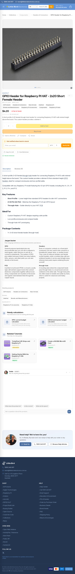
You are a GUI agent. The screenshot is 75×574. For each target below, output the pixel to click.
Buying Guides (7, 508)
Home (4, 15)
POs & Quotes (44, 499)
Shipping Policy (45, 515)
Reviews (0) (19, 169)
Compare (23, 135)
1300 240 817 (41, 444)
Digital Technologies (10, 490)
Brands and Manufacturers (11, 107)
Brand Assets (44, 508)
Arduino (5, 496)
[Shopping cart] (70, 6)
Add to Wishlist (10, 135)
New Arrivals (32, 105)
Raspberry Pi (50, 105)
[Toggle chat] (69, 372)
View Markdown (24, 152)
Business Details (45, 505)
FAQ (41, 511)
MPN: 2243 (15, 102)
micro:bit (6, 499)
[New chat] (66, 372)
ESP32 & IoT (7, 502)
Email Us (26, 444)
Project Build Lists (8, 505)
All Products (6, 105)
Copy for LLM (10, 152)
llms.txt (5, 542)
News (5, 521)
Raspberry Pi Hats (55, 107)
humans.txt (6, 545)
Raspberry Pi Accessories (29, 107)
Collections (12, 15)
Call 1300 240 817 (45, 490)
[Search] (51, 6)
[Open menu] (3, 7)
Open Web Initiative (9, 529)
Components (24, 15)
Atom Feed (6, 535)
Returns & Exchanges (47, 518)
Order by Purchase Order (48, 502)
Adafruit (41, 105)
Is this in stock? (28, 406)
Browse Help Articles (60, 444)
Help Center (44, 487)
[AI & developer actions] (70, 95)
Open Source (7, 511)
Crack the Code (8, 515)
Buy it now (37, 131)
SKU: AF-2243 (6, 102)
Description (7, 169)
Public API (6, 539)
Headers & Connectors (40, 15)
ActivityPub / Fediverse (10, 532)
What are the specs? (42, 406)
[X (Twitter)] (3, 553)
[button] (35, 87)
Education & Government (48, 496)
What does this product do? (13, 406)
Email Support (44, 493)
